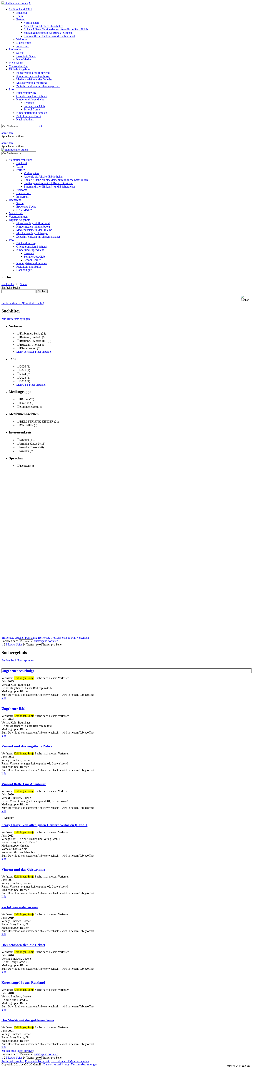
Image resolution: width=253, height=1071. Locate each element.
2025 (23, 370)
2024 (23, 373)
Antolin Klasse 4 (30, 447)
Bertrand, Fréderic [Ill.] (33, 340)
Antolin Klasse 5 (30, 443)
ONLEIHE (26, 425)
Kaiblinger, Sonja (30, 333)
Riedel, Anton (28, 348)
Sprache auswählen (12, 136)
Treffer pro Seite (51, 644)
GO (40, 126)
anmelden (7, 133)
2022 (23, 381)
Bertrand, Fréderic (30, 337)
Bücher (24, 399)
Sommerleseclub (29, 406)
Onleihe (24, 403)
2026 (23, 366)
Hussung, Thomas (30, 344)
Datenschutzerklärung (56, 1064)
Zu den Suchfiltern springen (17, 660)
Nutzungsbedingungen (84, 1064)
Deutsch (25, 465)
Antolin (24, 439)
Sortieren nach (9, 641)
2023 (23, 377)
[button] (246, 298)
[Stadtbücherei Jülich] (14, 3)
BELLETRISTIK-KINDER (36, 421)
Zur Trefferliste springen (15, 318)
